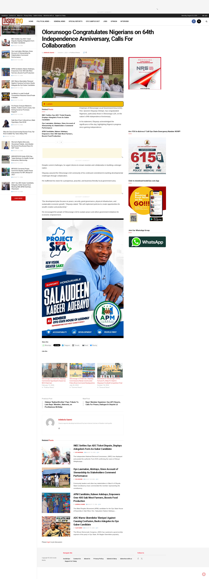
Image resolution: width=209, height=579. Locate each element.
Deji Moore (78, 479)
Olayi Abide (78, 528)
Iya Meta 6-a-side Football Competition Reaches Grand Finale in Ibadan (23, 95)
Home (31, 21)
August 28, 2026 (90, 479)
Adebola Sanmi (49, 52)
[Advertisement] (104, 5)
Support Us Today (60, 15)
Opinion (114, 21)
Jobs (105, 21)
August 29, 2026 (90, 452)
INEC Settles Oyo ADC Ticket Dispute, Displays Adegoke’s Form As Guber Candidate (22, 41)
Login (205, 15)
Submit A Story (37, 15)
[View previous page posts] (57, 142)
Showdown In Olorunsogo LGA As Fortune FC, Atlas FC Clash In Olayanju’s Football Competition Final (110, 381)
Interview (125, 21)
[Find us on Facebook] (194, 21)
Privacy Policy (28, 15)
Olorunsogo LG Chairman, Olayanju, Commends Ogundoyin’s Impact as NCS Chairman (54, 381)
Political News (43, 21)
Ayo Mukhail (79, 452)
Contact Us (12, 15)
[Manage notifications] (204, 574)
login (48, 542)
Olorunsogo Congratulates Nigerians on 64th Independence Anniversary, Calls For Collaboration (17, 26)
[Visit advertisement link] (83, 278)
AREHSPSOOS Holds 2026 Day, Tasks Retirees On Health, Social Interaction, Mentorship (22, 158)
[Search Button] (206, 21)
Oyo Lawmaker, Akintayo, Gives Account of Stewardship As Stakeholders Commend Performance (58, 125)
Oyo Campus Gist (93, 21)
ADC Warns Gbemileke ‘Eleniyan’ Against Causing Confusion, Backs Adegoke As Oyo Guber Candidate (23, 83)
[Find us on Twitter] (199, 21)
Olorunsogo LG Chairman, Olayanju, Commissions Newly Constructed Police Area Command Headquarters (82, 381)
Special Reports (75, 21)
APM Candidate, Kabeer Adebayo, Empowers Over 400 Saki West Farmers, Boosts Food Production (23, 71)
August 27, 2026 (92, 504)
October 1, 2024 (63, 52)
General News (59, 21)
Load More (18, 198)
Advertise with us (48, 15)
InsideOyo (5, 15)
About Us (20, 15)
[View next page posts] (61, 142)
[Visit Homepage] (12, 21)
